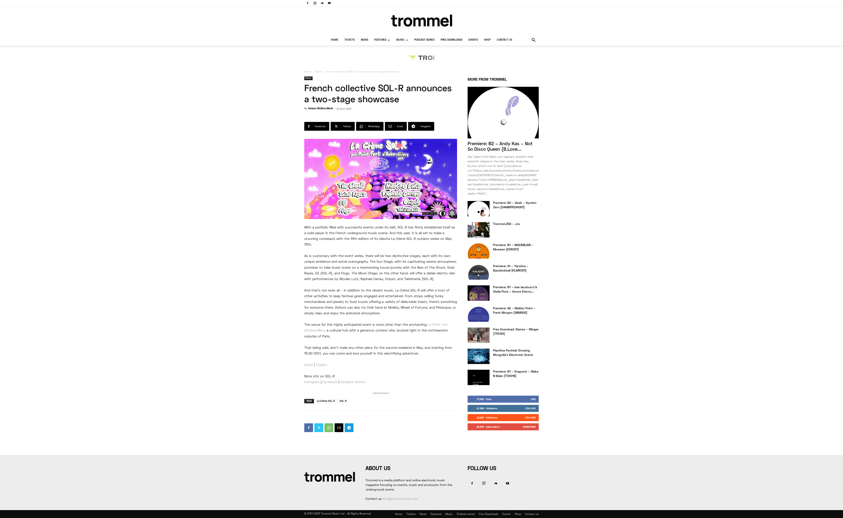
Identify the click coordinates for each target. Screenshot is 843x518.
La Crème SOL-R (326, 401)
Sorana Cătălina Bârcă (320, 108)
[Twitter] (318, 427)
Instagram (312, 382)
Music (400, 40)
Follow (530, 408)
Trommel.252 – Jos (506, 224)
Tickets (349, 40)
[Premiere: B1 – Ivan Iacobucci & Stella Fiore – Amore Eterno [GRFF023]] (479, 293)
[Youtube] (329, 3)
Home (334, 40)
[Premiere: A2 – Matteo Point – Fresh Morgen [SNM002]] (479, 314)
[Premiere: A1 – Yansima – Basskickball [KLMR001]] (479, 272)
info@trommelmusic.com (400, 499)
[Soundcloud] (322, 3)
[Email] (339, 427)
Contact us (504, 40)
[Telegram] (349, 427)
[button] (533, 40)
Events (473, 40)
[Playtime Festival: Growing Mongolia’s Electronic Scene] (479, 356)
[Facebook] (307, 3)
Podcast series (424, 40)
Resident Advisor (353, 382)
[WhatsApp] (328, 427)
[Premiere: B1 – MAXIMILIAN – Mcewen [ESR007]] (479, 251)
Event (308, 365)
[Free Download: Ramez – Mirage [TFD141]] (479, 335)
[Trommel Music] (421, 20)
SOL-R (343, 401)
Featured (380, 40)
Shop (487, 40)
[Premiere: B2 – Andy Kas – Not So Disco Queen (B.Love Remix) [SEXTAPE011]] (503, 112)
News (364, 40)
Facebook (329, 382)
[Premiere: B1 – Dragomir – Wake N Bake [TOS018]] (479, 377)
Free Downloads (451, 40)
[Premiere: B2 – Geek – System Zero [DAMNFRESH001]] (479, 208)
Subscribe (529, 426)
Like (533, 399)
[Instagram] (315, 3)
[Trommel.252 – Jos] (479, 229)
